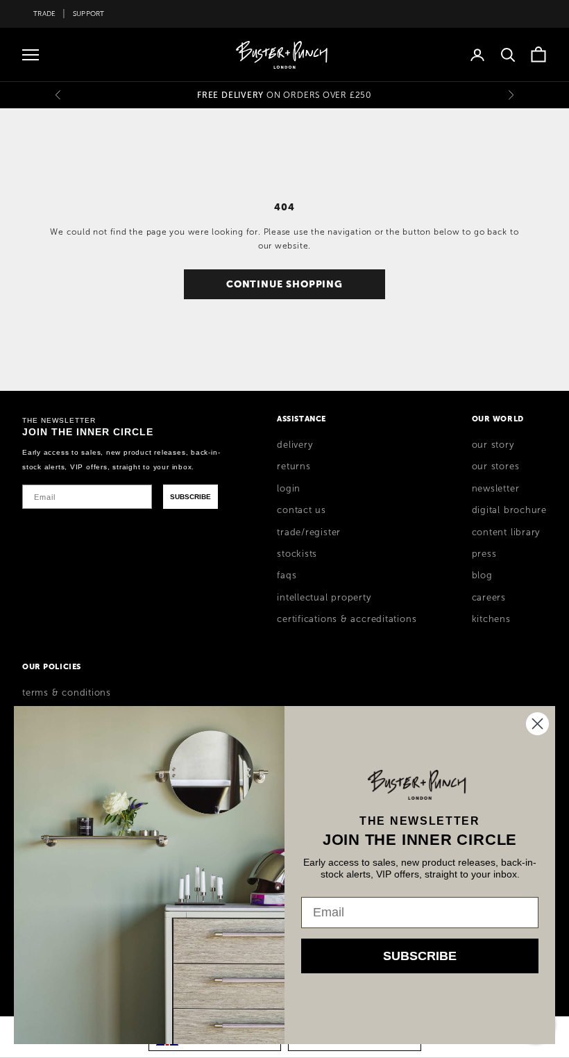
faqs (286, 575)
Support (89, 13)
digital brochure (509, 510)
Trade (44, 13)
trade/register (309, 532)
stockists (297, 554)
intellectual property (324, 598)
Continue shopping (284, 283)
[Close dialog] (537, 724)
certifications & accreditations (346, 619)
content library (506, 532)
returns (293, 466)
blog (482, 575)
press (484, 554)
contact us (301, 510)
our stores (496, 466)
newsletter (496, 489)
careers (489, 598)
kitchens (491, 619)
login (288, 489)
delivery (294, 445)
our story (493, 445)
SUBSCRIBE (190, 497)
